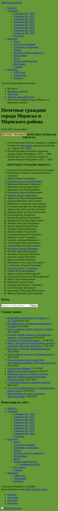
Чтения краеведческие (25, 61)
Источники (20, 64)
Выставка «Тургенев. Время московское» (29, 348)
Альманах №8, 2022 (24, 33)
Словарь (18, 66)
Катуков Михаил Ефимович (22, 195)
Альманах (12, 10)
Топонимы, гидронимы (26, 47)
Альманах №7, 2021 (24, 30)
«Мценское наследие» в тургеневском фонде (31, 354)
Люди (17, 41)
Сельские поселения (24, 44)
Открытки (19, 36)
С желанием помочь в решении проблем (28, 382)
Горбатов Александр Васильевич (24, 181)
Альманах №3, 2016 (24, 19)
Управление (20, 75)
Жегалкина (26, 145)
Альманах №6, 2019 (24, 27)
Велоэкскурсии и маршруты (28, 52)
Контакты (12, 69)
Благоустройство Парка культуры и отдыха (30, 329)
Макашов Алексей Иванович (22, 248)
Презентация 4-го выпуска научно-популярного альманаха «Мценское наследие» (31, 361)
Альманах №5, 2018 (24, 24)
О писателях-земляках (19, 368)
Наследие (12, 38)
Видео (17, 58)
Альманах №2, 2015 (24, 16)
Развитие (18, 78)
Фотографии (20, 55)
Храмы (17, 50)
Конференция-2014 (30, 464)
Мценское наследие (11, 2)
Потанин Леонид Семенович (22, 268)
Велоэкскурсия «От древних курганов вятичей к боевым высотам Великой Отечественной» (27, 377)
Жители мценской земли (21, 97)
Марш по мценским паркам (22, 371)
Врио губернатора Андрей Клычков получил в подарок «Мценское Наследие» (31, 344)
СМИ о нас (19, 72)
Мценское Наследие (36, 489)
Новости (12, 8)
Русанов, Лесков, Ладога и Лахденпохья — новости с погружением (30, 336)
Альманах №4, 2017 (24, 22)
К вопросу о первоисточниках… (24, 340)
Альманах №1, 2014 (24, 13)
